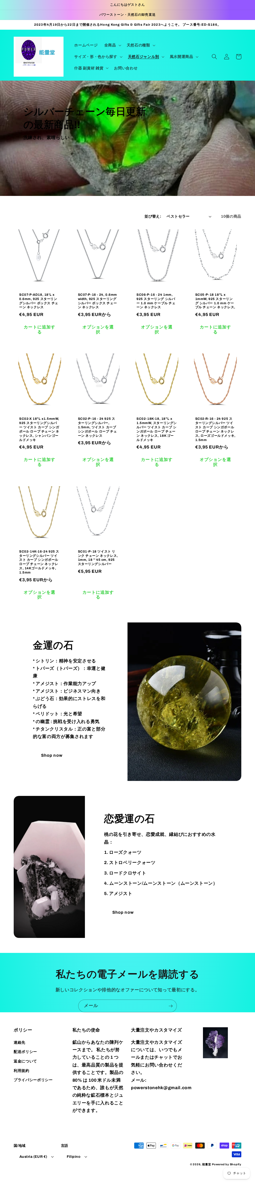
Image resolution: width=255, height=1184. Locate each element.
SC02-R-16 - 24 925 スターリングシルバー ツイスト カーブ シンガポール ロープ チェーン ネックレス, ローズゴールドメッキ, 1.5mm (215, 429)
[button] (112, 45)
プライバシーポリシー (33, 1080)
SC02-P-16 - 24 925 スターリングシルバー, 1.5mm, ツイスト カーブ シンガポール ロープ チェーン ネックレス (97, 427)
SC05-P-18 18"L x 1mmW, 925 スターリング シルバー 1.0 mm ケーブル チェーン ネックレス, (215, 301)
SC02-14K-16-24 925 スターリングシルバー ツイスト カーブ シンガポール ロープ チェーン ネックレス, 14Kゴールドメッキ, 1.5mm (39, 562)
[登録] (171, 1006)
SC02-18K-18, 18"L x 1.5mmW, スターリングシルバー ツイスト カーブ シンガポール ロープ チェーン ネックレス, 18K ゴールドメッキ (156, 429)
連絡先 (19, 1042)
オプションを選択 (98, 329)
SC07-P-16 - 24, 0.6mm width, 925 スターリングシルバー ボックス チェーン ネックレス (97, 301)
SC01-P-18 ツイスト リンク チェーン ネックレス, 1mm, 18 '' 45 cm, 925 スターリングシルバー (98, 558)
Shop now (52, 755)
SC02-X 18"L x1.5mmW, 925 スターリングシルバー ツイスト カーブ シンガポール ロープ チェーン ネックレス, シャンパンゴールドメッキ (39, 429)
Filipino (74, 1157)
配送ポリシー (25, 1051)
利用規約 (21, 1070)
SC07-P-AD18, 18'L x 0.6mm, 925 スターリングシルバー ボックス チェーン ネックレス (38, 301)
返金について (25, 1061)
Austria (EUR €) (33, 1157)
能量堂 (206, 1164)
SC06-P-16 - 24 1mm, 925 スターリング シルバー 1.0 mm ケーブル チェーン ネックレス (156, 301)
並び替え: (152, 216)
